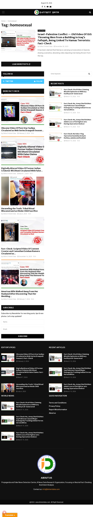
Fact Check (41, 30)
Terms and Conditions (57, 403)
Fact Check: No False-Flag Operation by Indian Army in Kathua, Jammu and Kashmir (75, 136)
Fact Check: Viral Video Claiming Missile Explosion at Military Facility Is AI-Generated (76, 91)
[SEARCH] (89, 73)
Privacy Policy (54, 406)
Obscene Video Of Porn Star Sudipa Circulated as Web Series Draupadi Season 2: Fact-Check (30, 356)
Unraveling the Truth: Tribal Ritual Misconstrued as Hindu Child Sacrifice (19, 209)
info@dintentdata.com (51, 489)
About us (52, 413)
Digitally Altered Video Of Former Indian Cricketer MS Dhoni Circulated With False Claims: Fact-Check (29, 371)
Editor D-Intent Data (45, 46)
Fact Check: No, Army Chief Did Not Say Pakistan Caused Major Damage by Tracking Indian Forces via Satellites (77, 106)
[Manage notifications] (4, 513)
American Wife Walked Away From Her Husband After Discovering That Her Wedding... (19, 293)
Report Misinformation (58, 410)
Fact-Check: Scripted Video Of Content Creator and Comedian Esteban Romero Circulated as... (20, 251)
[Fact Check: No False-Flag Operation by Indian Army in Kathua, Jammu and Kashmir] (55, 137)
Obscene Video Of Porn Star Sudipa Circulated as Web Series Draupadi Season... (22, 129)
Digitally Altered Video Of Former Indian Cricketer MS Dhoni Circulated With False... (22, 169)
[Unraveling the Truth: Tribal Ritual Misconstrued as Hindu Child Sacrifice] (22, 191)
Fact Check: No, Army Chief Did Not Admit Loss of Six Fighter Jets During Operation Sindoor (77, 122)
